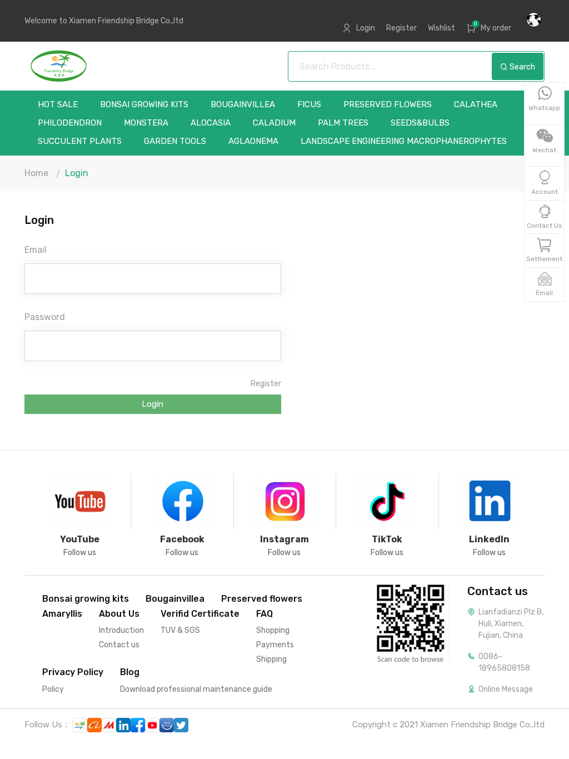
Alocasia (211, 123)
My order (496, 28)
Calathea (475, 105)
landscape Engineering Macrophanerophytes (404, 141)
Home (36, 173)
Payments (275, 645)
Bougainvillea (243, 105)
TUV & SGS (180, 630)
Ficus (309, 105)
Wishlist (441, 28)
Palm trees (343, 123)
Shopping (273, 630)
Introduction (121, 630)
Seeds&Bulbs (420, 123)
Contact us (119, 645)
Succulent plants (80, 141)
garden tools (175, 141)
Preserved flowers (387, 105)
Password (44, 317)
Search (521, 67)
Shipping (271, 659)
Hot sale (58, 105)
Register (401, 28)
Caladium (274, 123)
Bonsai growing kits (144, 105)
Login (365, 28)
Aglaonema (253, 141)
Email (35, 249)
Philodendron (70, 123)
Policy (53, 689)
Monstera (146, 123)
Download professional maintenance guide (196, 689)
